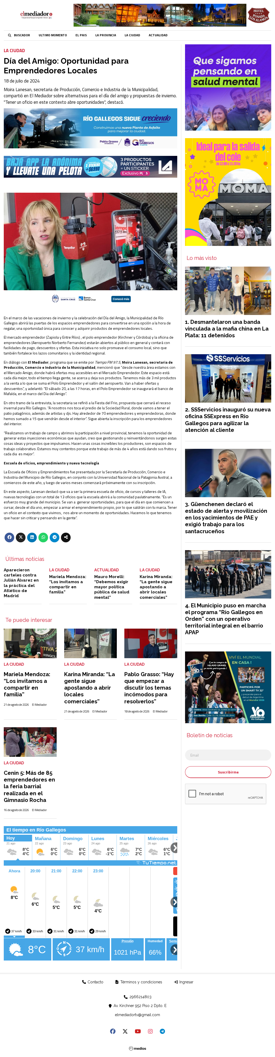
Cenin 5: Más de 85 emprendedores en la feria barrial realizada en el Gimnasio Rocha (29, 786)
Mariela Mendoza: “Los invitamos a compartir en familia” (67, 584)
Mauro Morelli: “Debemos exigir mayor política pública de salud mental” (111, 587)
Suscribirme (228, 772)
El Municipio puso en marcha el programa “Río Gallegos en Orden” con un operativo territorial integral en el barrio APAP (225, 619)
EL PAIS (81, 35)
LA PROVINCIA (105, 35)
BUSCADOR (22, 35)
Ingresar (185, 982)
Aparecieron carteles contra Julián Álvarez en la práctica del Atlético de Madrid (21, 583)
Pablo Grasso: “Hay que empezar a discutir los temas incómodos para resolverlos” (149, 688)
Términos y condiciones (140, 982)
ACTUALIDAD (158, 35)
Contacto (94, 982)
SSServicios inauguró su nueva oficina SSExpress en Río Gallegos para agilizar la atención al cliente (228, 419)
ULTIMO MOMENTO (53, 35)
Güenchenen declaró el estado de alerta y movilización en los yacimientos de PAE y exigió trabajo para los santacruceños (226, 518)
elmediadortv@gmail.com (137, 1015)
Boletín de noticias (210, 735)
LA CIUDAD (132, 35)
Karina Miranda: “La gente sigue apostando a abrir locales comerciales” (156, 587)
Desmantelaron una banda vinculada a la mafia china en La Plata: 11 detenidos (227, 329)
